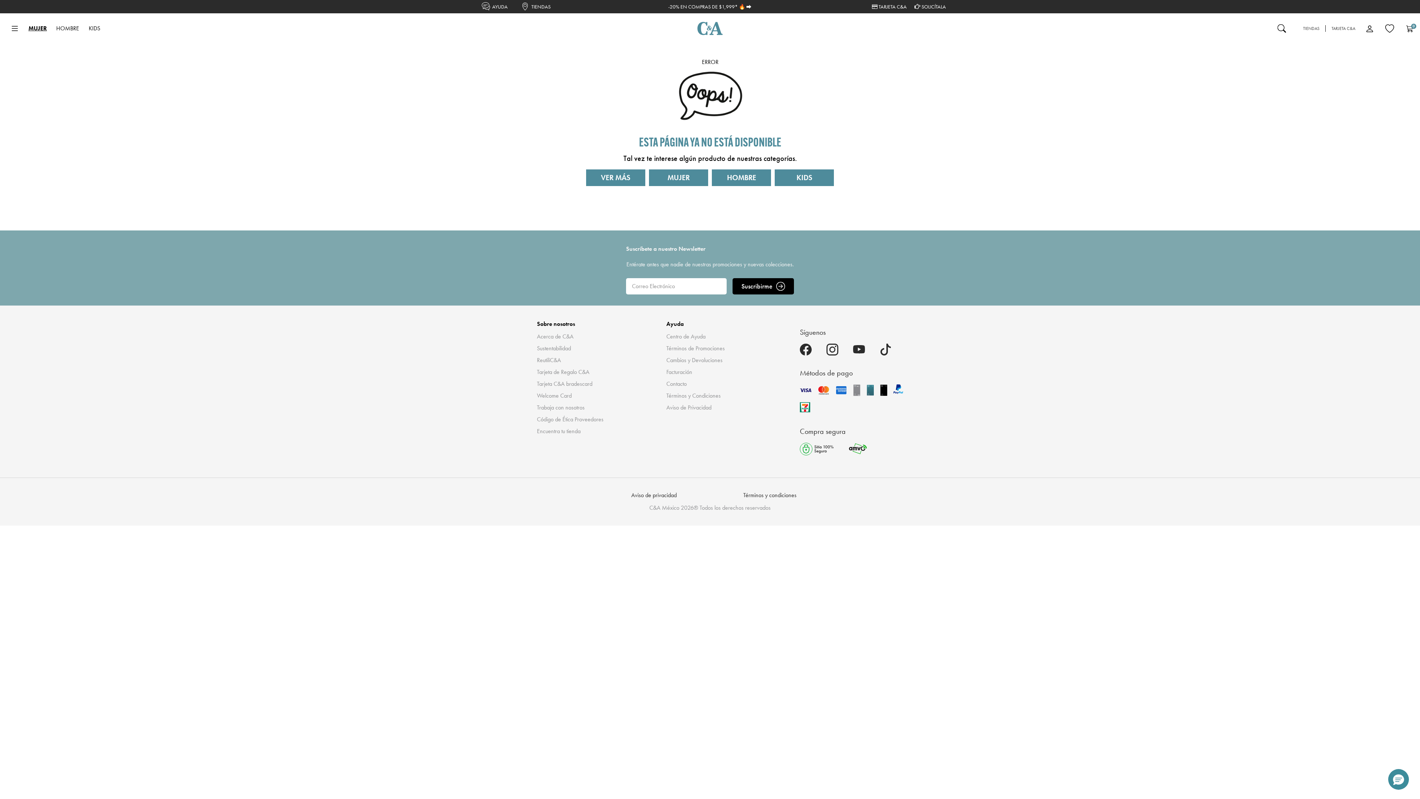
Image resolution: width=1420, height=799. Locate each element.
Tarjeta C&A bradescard (564, 384)
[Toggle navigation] (15, 28)
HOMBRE (741, 177)
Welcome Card (554, 396)
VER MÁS (615, 177)
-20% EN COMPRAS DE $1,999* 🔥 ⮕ (709, 6)
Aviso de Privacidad (688, 407)
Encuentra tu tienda (559, 431)
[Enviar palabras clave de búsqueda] (1281, 28)
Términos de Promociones (695, 348)
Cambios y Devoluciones (694, 360)
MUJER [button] (37, 28)
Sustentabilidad (554, 348)
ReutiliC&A (549, 360)
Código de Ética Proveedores (570, 419)
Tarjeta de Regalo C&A (563, 372)
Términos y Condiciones (693, 396)
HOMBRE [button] (67, 28)
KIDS (804, 177)
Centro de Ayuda (686, 336)
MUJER (678, 177)
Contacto (676, 384)
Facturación (679, 372)
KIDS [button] (94, 28)
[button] (1398, 779)
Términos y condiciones (770, 495)
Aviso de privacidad (654, 495)
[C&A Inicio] (710, 28)
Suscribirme (756, 286)
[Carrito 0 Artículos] (1409, 28)
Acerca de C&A (555, 336)
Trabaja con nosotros (561, 407)
